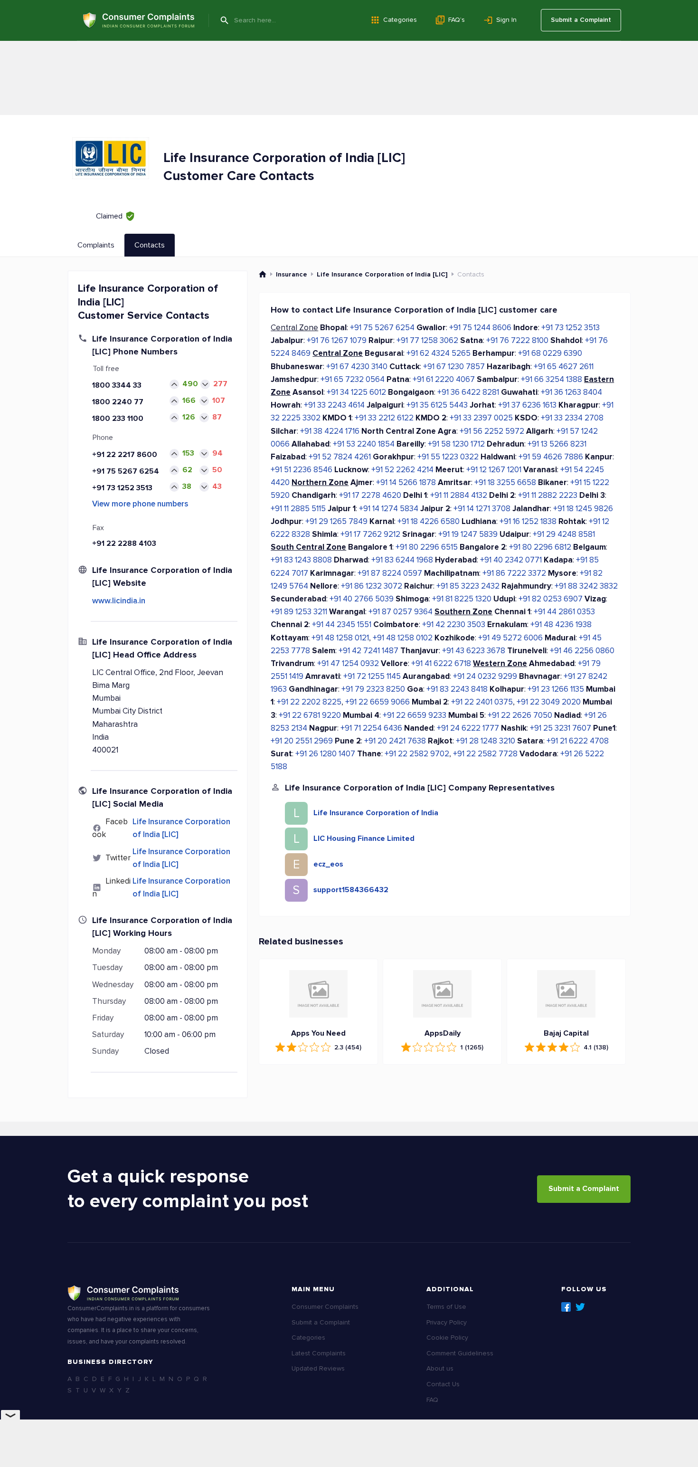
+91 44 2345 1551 (341, 624)
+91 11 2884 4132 (458, 495)
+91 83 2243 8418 (457, 689)
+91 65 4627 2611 (564, 367)
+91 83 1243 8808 (301, 560)
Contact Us (443, 1384)
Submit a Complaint (581, 20)
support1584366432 (350, 890)
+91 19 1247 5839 (468, 534)
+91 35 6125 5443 (437, 405)
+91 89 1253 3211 (299, 612)
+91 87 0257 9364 (400, 612)
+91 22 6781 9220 (310, 715)
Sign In (506, 20)
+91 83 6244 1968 (402, 560)
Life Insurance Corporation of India (375, 813)
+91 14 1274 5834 (388, 509)
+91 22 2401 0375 (482, 702)
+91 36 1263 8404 (571, 392)
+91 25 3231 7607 (560, 728)
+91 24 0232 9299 (485, 676)
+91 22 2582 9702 (417, 754)
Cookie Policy (447, 1338)
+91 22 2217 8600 (124, 454)
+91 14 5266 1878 (406, 482)
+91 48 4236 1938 (561, 624)
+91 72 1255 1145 (372, 676)
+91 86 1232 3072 (371, 586)
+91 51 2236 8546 (301, 470)
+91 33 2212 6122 (384, 418)
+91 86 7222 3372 (514, 573)
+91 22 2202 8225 (309, 702)
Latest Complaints (319, 1353)
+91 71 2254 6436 (371, 728)
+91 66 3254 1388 (551, 379)
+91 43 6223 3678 (473, 651)
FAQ (432, 1400)
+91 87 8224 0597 (390, 573)
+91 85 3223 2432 (468, 586)
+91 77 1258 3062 (427, 340)
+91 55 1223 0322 (448, 457)
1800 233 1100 (117, 418)
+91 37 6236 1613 (527, 405)
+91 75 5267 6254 (125, 471)
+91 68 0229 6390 (550, 353)
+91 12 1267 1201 (493, 470)
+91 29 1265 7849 (336, 521)
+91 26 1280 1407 (325, 754)
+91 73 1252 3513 (122, 488)
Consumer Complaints (325, 1307)
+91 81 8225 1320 (461, 599)
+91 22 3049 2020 (549, 702)
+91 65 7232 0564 (353, 379)
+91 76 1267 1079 (337, 340)
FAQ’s (456, 20)
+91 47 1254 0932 (348, 663)
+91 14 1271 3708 (481, 509)
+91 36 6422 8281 (468, 392)
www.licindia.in (118, 601)
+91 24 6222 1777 (468, 728)
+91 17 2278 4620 (370, 495)
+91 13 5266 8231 (557, 444)
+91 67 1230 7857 (454, 367)
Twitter (580, 1307)
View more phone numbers (140, 504)
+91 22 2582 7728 (485, 754)
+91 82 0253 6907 (551, 599)
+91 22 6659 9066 (377, 702)
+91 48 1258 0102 (403, 638)
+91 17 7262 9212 (370, 534)
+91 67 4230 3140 (356, 367)
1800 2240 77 (117, 402)
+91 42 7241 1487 (368, 651)
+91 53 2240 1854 (364, 444)
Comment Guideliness (459, 1353)
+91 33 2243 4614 (334, 405)
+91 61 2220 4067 (444, 379)
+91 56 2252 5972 (492, 431)
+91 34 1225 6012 (356, 392)
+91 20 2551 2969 (302, 741)
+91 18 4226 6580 (428, 521)
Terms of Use (446, 1307)
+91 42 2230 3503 (453, 624)
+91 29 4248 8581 (564, 534)
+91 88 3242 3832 (586, 586)
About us (439, 1368)
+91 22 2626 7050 (520, 715)
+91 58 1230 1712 (456, 444)
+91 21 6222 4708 (578, 741)
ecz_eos (328, 864)
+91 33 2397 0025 (481, 418)
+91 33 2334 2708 (572, 418)
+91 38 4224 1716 (329, 431)
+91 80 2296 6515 (427, 547)
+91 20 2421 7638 (395, 741)
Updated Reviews (318, 1368)
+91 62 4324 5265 (438, 353)
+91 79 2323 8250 (373, 689)
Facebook (566, 1307)
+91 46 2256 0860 (582, 651)
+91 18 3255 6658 (505, 482)
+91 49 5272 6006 (510, 638)
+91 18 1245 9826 (583, 509)
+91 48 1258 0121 (340, 638)
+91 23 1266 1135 (556, 689)
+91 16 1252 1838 (528, 521)
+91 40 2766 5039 (362, 599)
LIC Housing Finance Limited (364, 838)
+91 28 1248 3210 (485, 741)
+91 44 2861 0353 (564, 612)
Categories (400, 20)
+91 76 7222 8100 (517, 340)
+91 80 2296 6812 (540, 547)
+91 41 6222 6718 (441, 663)
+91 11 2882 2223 (547, 495)
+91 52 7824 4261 (340, 457)
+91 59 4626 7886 (551, 457)
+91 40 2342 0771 (511, 560)
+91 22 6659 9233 (414, 715)
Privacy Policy (446, 1322)
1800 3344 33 (116, 385)
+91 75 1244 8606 (480, 328)
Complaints (95, 245)
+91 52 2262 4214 (402, 470)
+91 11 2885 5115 (298, 509)
